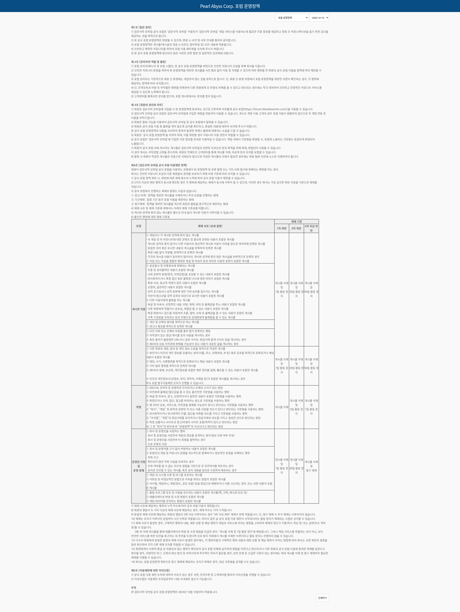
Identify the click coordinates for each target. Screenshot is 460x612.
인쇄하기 (322, 597)
